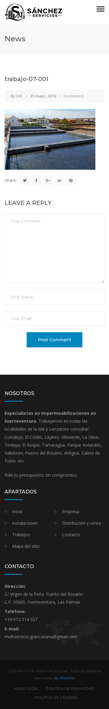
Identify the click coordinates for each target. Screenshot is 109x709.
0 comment (74, 96)
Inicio (17, 511)
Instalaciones (25, 523)
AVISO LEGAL (26, 688)
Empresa (70, 511)
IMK (19, 96)
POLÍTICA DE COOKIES (56, 697)
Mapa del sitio (26, 546)
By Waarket (64, 678)
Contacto (71, 534)
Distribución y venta (81, 523)
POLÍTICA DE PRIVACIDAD (70, 688)
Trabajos (21, 534)
